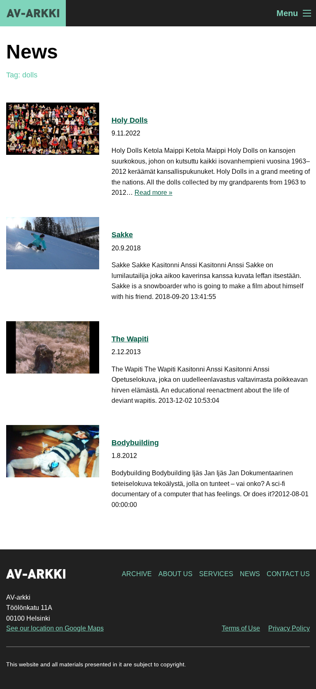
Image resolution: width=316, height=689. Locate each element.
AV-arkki (33, 13)
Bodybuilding (135, 443)
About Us (175, 573)
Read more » (153, 192)
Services (216, 573)
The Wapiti (130, 339)
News (250, 573)
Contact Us (288, 573)
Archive (137, 573)
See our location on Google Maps (55, 628)
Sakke (122, 235)
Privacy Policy (289, 628)
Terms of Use (241, 628)
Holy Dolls (130, 120)
